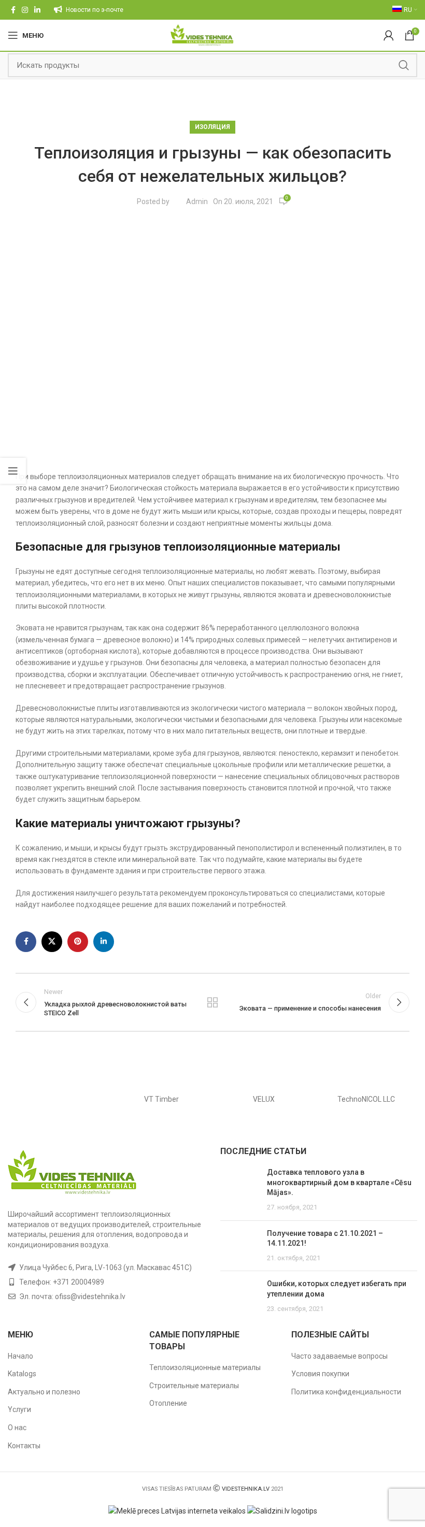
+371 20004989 (78, 1282)
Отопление (168, 1403)
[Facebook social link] (13, 9)
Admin (197, 201)
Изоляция (212, 127)
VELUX (264, 1099)
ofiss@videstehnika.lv (90, 1296)
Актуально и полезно (44, 1392)
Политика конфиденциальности (346, 1392)
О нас (17, 1427)
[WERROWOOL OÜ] (59, 1099)
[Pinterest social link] (77, 941)
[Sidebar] (13, 471)
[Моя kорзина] (388, 35)
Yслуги (19, 1409)
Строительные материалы (194, 1385)
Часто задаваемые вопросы (339, 1356)
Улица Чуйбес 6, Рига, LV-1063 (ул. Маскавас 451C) (105, 1267)
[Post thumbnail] (239, 1190)
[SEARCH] (403, 65)
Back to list (212, 1002)
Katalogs (22, 1374)
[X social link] (51, 941)
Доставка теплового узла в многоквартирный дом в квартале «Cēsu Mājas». (339, 1182)
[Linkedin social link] (37, 9)
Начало (20, 1356)
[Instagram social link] (25, 9)
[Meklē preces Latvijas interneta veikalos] (177, 1510)
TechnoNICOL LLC (366, 1099)
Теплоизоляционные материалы (205, 1367)
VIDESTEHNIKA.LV (246, 1489)
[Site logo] (202, 35)
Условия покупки (320, 1374)
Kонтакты (24, 1446)
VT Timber (161, 1099)
